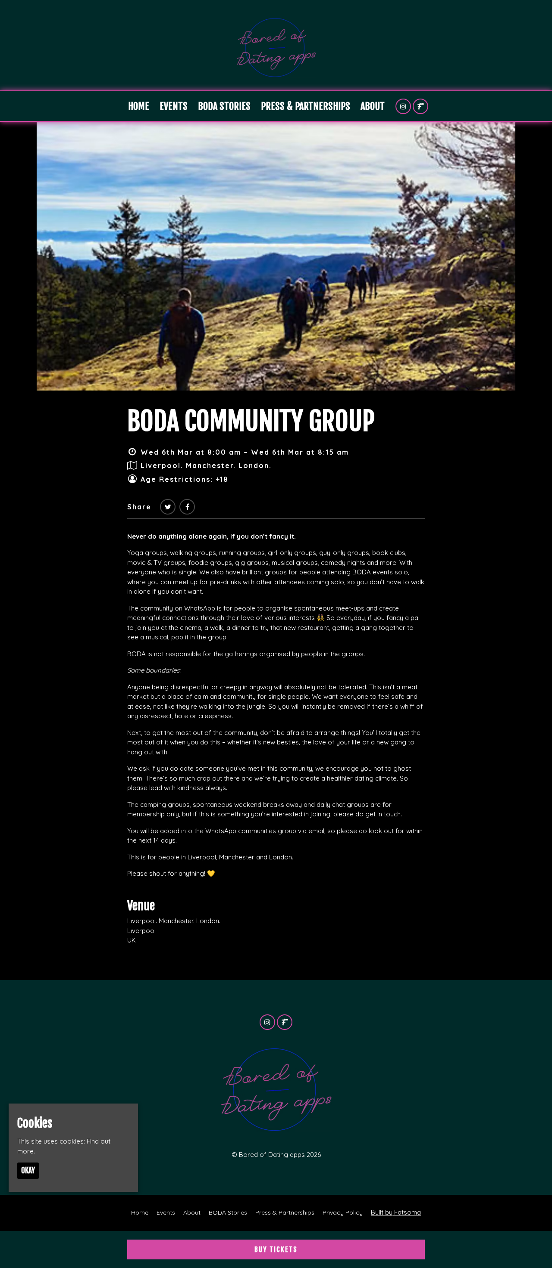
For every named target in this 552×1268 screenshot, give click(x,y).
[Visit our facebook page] (187, 506)
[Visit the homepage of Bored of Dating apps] (276, 45)
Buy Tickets (276, 1249)
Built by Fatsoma (396, 1212)
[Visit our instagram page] (403, 106)
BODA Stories (224, 106)
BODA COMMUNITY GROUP (251, 421)
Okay (28, 1170)
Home (138, 106)
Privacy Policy (343, 1212)
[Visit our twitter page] (168, 506)
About (373, 106)
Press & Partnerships (305, 106)
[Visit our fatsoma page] (420, 106)
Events (174, 106)
